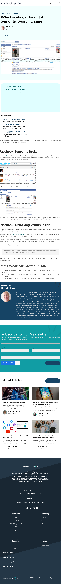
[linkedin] (30, 508)
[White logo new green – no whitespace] (10, 577)
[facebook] (24, 508)
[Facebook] (2, 35)
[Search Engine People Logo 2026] (11, 2)
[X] (5, 35)
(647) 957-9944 (36, 493)
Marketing (7, 131)
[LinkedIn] (8, 35)
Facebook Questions (19, 234)
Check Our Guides (7, 566)
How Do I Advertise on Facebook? (14, 121)
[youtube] (37, 508)
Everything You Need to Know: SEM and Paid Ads (16, 135)
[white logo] (30, 465)
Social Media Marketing (11, 13)
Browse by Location (8, 552)
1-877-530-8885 (33, 490)
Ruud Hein (8, 288)
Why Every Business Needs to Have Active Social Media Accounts (14, 127)
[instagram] (34, 508)
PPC (4, 119)
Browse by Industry (8, 557)
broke (8, 156)
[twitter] (27, 508)
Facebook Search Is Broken (13, 86)
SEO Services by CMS (8, 562)
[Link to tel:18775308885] (50, 3)
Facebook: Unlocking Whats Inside (15, 89)
